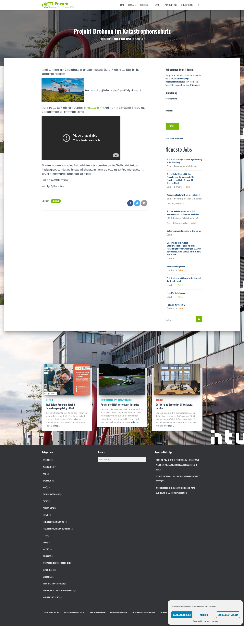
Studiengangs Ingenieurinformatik (177, 80)
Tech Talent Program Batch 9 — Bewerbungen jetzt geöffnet (62, 406)
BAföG (45, 487)
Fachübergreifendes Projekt (74, 612)
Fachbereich (144, 5)
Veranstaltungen (171, 5)
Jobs (45, 542)
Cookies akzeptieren (182, 614)
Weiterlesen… (55, 425)
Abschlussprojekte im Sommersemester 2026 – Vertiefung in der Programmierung (176, 490)
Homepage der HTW (95, 107)
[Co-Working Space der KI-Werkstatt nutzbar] (177, 379)
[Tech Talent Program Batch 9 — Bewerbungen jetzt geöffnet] (67, 379)
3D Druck (47, 459)
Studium (131, 5)
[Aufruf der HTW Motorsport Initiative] (122, 379)
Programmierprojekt (98, 612)
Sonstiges (56, 201)
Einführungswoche (51, 494)
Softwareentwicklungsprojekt (56, 562)
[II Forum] (58, 5)
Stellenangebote (187, 5)
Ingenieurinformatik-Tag (53, 521)
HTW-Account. (194, 84)
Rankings (47, 556)
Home (122, 5)
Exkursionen (48, 508)
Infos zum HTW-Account (174, 138)
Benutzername (171, 98)
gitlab (45, 514)
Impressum (207, 621)
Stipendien (47, 576)
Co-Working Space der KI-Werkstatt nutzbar (174, 406)
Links (157, 5)
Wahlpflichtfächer (51, 597)
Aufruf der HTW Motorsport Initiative (120, 404)
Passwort (169, 110)
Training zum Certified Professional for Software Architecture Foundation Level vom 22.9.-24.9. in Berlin (178, 464)
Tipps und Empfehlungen (123, 400)
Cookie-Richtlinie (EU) (51, 612)
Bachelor (47, 480)
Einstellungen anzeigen (228, 614)
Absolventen (48, 466)
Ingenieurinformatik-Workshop (56, 528)
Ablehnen (204, 614)
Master (46, 549)
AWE (44, 473)
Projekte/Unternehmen (118, 612)
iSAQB (45, 535)
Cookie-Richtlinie (197, 621)
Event (103, 400)
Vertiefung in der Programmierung (58, 590)
